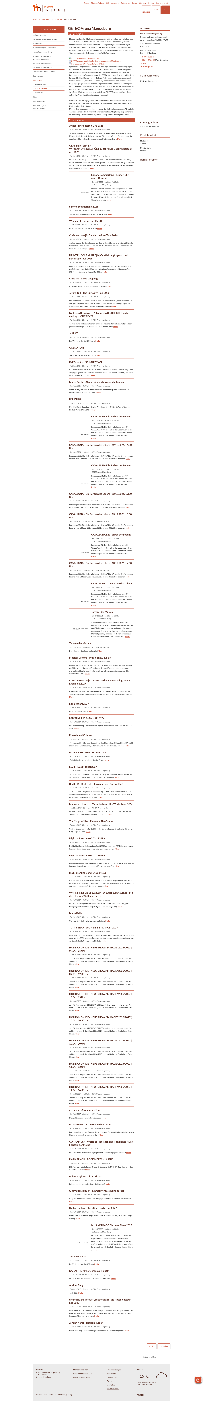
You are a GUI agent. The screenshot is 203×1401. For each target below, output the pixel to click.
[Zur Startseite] (48, 8)
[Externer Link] (123, 10)
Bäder (35, 97)
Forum (134, 3)
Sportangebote (39, 101)
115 (107, 3)
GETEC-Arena (70, 19)
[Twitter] (158, 1357)
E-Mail (143, 63)
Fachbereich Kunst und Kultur (45, 39)
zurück (151, 1346)
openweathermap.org (149, 1382)
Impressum (115, 3)
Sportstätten (57, 19)
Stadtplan (142, 3)
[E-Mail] (164, 1357)
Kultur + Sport (44, 19)
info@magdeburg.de (81, 1377)
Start (35, 19)
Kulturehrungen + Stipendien (44, 48)
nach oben (164, 1346)
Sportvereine (38, 76)
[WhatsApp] (167, 1357)
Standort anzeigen (80, 1370)
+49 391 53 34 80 (147, 60)
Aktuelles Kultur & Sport (43, 67)
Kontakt (151, 3)
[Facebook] (161, 1357)
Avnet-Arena (40, 84)
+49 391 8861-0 (147, 57)
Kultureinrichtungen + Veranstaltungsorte (42, 57)
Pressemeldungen (114, 1370)
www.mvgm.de (146, 66)
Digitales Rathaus (97, 3)
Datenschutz (125, 3)
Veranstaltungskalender (42, 63)
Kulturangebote (39, 35)
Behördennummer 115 (82, 1373)
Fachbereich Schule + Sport (44, 72)
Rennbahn (39, 93)
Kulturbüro (37, 43)
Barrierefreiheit (162, 3)
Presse (86, 3)
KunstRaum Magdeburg (42, 52)
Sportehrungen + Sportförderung (39, 106)
